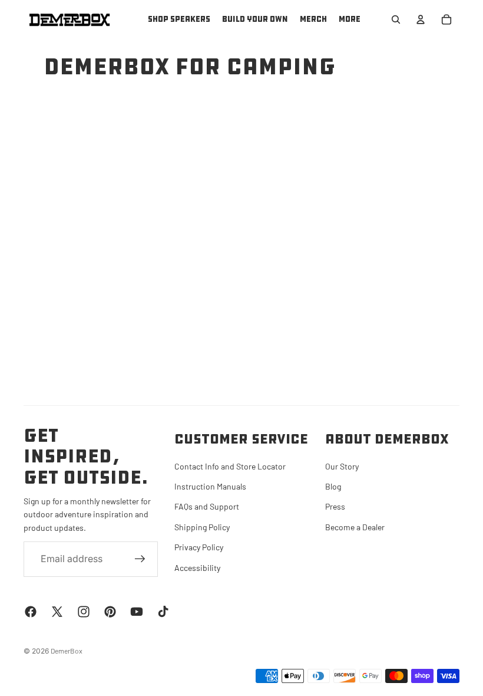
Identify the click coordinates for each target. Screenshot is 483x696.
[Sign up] (140, 559)
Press (335, 506)
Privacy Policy (198, 547)
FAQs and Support (206, 506)
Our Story (342, 466)
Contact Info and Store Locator (230, 466)
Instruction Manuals (210, 486)
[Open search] (396, 19)
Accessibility (197, 568)
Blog (333, 486)
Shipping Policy (202, 527)
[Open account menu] (421, 19)
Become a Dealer (355, 527)
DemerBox (66, 650)
